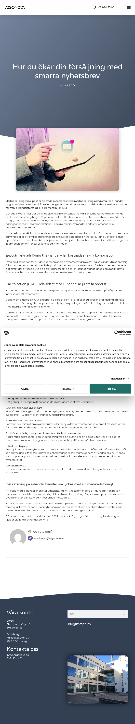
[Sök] (124, 614)
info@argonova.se (18, 655)
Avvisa (24, 388)
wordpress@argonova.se (48, 538)
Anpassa (66, 388)
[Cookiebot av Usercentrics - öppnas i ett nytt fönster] (116, 332)
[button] (128, 7)
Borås (10, 620)
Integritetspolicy (79, 624)
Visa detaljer (117, 378)
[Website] (30, 538)
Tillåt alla (110, 388)
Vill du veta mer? (40, 532)
